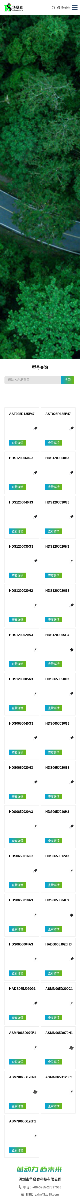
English (65, 7)
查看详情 (17, 442)
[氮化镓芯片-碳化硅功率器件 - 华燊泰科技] (14, 7)
